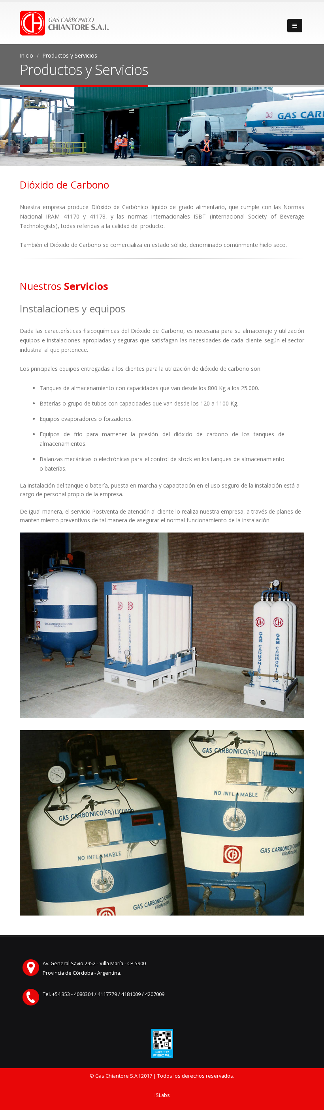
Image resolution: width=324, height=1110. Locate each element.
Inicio (26, 55)
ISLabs (162, 1095)
